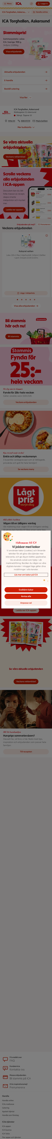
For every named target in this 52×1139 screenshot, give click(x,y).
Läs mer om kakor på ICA (26, 574)
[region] (26, 569)
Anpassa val (26, 603)
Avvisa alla (26, 596)
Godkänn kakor (26, 589)
